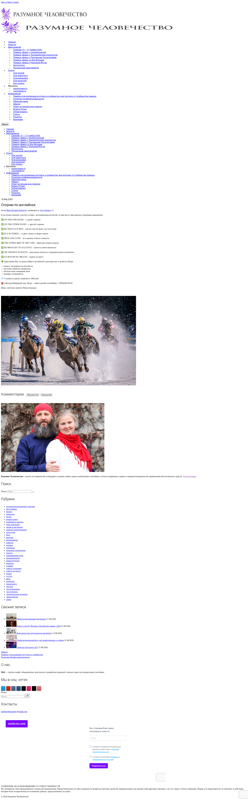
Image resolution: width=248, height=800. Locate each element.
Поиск (4, 692)
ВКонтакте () (32, 395)
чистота (9, 586)
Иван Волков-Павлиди (16, 210)
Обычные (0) (46, 395)
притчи (9, 553)
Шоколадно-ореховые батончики (31, 619)
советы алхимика (13, 568)
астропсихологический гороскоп (20, 506)
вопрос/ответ (12, 519)
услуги (9, 576)
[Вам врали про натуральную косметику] (11, 633)
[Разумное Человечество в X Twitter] (34, 688)
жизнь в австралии (14, 527)
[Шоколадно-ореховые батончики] (11, 619)
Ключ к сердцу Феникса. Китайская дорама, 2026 (39, 626)
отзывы (9, 545)
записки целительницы (16, 530)
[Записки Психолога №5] (11, 647)
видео (8, 517)
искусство (10, 532)
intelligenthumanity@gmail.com (14, 711)
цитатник (10, 581)
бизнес (9, 512)
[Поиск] (27, 696)
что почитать (12, 592)
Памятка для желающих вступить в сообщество (22, 655)
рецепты (10, 563)
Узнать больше (189, 476)
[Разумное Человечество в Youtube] (8, 688)
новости (9, 543)
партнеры (10, 548)
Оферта (4, 652)
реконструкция (12, 561)
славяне (9, 566)
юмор (8, 599)
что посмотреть (13, 589)
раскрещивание (13, 558)
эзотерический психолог (17, 594)
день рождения (12, 524)
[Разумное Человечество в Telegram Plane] (3, 688)
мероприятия (12, 540)
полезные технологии (15, 550)
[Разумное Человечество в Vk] (13, 688)
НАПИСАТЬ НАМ (16, 724)
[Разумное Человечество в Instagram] (29, 688)
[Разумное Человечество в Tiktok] (23, 688)
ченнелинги (11, 584)
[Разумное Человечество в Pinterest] (39, 688)
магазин (9, 537)
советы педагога (13, 571)
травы (8, 574)
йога (8, 535)
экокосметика (12, 597)
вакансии (10, 514)
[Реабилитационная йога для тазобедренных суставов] (11, 640)
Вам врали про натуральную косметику (34, 633)
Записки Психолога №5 (27, 647)
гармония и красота (15, 522)
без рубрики (45, 210)
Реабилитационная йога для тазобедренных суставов (40, 640)
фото (8, 579)
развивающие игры (14, 555)
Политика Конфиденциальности (15, 657)
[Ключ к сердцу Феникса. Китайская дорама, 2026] (11, 626)
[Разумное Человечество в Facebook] (18, 688)
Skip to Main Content (10, 2)
